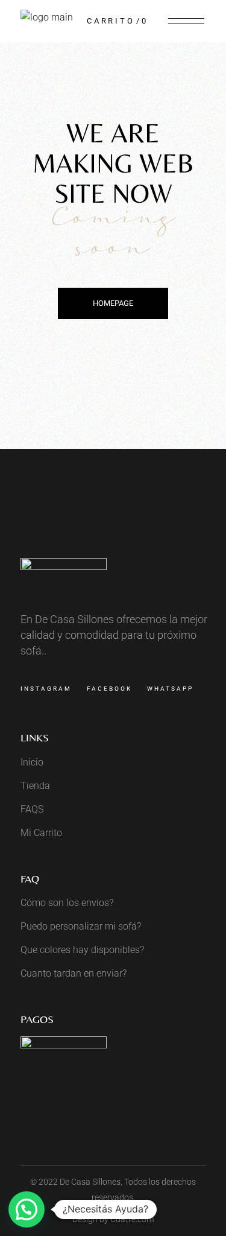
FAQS (31, 809)
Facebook (109, 688)
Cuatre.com (132, 1219)
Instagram (46, 688)
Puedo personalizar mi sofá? (80, 926)
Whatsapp (170, 688)
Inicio (31, 762)
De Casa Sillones (90, 1182)
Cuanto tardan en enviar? (73, 973)
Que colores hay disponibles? (82, 950)
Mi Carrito (41, 832)
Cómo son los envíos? (66, 902)
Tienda (35, 785)
